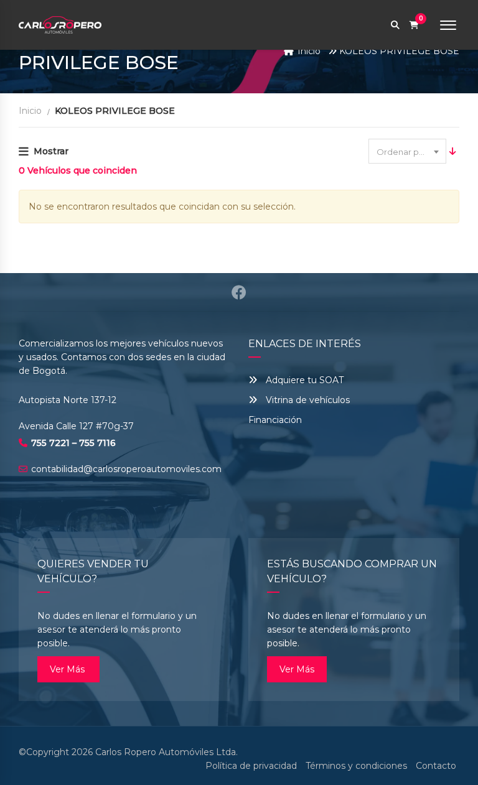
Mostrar (51, 151)
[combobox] (407, 151)
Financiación (275, 419)
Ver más (68, 669)
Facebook (239, 292)
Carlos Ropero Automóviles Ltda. (166, 752)
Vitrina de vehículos (306, 400)
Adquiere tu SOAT (305, 380)
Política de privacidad (251, 765)
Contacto (436, 765)
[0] (414, 25)
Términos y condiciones (356, 765)
